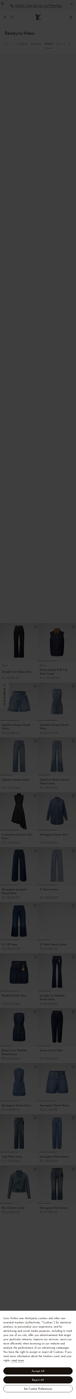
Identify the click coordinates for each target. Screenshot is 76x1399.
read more (17, 1360)
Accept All (38, 1371)
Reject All (38, 1380)
